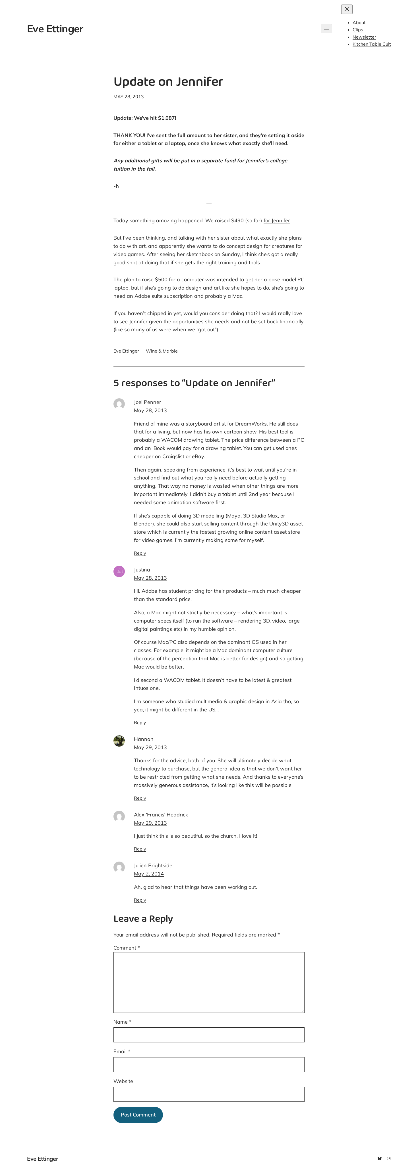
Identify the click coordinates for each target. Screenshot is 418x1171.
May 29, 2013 (150, 747)
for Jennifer (277, 220)
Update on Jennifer (168, 83)
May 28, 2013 (150, 410)
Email (121, 1051)
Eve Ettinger (55, 28)
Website (123, 1081)
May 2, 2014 (149, 873)
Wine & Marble (162, 351)
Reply (140, 553)
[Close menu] (347, 9)
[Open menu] (326, 28)
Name (122, 1022)
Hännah (144, 739)
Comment (126, 947)
